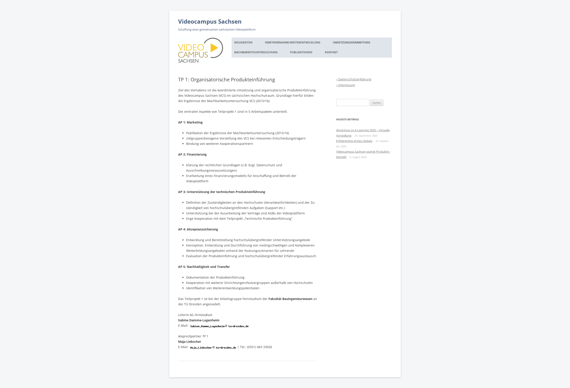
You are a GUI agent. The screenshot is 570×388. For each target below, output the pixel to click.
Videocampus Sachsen (210, 21)
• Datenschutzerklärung (353, 79)
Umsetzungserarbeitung (351, 42)
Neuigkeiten (243, 42)
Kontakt (331, 52)
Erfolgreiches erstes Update (354, 141)
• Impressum (345, 85)
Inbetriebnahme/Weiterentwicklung (292, 42)
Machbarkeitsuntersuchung (256, 52)
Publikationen (301, 52)
